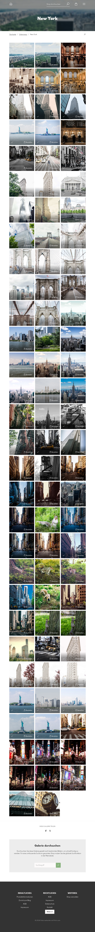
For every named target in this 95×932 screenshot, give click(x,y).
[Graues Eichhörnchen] (47, 519)
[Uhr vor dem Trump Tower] (47, 803)
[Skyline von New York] (73, 313)
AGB (24, 904)
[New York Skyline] (21, 364)
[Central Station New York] (73, 55)
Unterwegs (23, 34)
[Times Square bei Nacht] (21, 752)
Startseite (12, 34)
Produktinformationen (25, 897)
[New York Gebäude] (21, 649)
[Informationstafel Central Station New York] (73, 132)
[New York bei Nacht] (47, 649)
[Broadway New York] (73, 597)
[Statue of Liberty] (47, 132)
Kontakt (49, 907)
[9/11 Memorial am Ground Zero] (73, 210)
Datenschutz (49, 904)
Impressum (25, 907)
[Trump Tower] (21, 803)
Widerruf (50, 912)
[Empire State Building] (21, 106)
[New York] (73, 726)
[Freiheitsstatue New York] (21, 132)
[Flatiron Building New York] (21, 184)
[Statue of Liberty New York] (47, 726)
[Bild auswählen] (12, 65)
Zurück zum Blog (25, 900)
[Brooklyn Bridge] (47, 261)
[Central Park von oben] (21, 55)
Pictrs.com (57, 920)
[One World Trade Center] (21, 235)
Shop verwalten (72, 897)
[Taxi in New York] (47, 442)
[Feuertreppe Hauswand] (21, 416)
